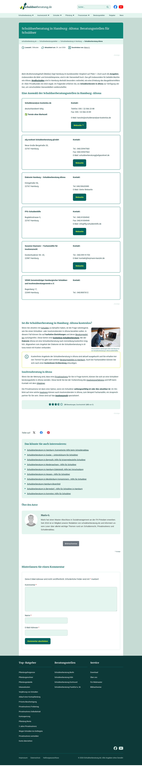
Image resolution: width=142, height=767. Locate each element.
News (121, 15)
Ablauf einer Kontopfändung (29, 697)
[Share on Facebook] (41, 433)
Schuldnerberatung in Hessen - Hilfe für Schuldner (48, 474)
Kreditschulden (38, 80)
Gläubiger (41, 383)
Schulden (56, 15)
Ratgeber (112, 15)
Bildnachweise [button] (71, 543)
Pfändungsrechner (26, 677)
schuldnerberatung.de (29, 41)
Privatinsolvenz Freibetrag (29, 707)
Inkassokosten (24, 687)
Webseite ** (79, 125)
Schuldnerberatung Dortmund (66, 682)
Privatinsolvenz (61, 377)
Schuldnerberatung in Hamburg (71, 41)
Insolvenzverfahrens (95, 380)
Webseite (80, 163)
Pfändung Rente (25, 721)
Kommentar (31, 585)
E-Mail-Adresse (32, 627)
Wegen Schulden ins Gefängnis (31, 731)
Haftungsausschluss (51, 758)
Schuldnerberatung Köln (64, 677)
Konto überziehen (25, 741)
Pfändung (68, 15)
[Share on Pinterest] (48, 433)
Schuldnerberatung (25, 15)
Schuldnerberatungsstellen (48, 41)
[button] (50, 404)
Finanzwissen (82, 15)
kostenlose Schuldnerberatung (66, 338)
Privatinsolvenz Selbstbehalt (30, 712)
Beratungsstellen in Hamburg (72, 360)
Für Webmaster (96, 682)
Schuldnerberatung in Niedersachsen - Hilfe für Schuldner (51, 464)
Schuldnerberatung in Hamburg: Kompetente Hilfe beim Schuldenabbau (58, 450)
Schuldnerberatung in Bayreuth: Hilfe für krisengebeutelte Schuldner (56, 460)
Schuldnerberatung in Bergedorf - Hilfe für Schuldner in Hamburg (54, 489)
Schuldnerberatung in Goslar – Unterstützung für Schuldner (52, 455)
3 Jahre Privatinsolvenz (28, 726)
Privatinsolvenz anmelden (29, 736)
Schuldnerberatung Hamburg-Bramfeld (43, 484)
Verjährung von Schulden (28, 692)
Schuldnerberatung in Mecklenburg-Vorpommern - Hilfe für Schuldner (57, 479)
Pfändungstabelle (25, 682)
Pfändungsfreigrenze (27, 672)
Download (94, 672)
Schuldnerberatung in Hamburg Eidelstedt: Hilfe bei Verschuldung (55, 469)
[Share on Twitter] (34, 433)
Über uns (93, 677)
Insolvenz (44, 392)
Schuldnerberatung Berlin (64, 672)
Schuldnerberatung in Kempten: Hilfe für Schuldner (49, 493)
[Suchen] (107, 7)
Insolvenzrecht (42, 15)
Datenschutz (35, 758)
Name (28, 615)
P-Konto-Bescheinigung (28, 702)
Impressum (23, 758)
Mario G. (87, 47)
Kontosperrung (24, 716)
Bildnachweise (95, 687)
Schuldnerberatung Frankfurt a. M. (68, 687)
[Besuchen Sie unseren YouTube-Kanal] (121, 7)
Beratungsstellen (99, 15)
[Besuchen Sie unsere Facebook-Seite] (115, 7)
